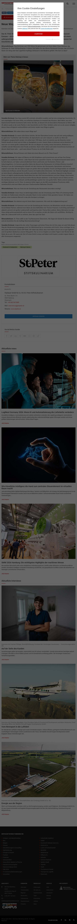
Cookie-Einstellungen (47, 28)
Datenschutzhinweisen (34, 26)
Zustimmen (38, 34)
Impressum (49, 39)
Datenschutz (56, 39)
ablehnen (25, 28)
